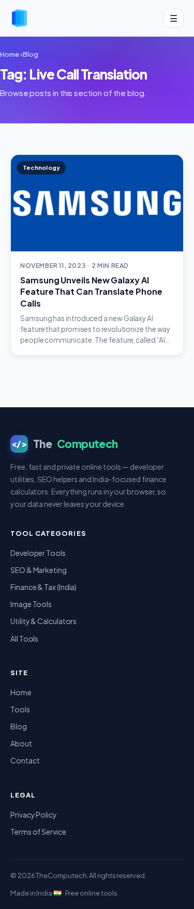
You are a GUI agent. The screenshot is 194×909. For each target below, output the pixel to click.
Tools (20, 709)
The (64, 444)
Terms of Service (38, 831)
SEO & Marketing (38, 570)
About (21, 743)
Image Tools (31, 604)
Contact (24, 760)
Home (9, 54)
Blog (30, 54)
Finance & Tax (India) (43, 587)
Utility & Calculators (43, 621)
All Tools (24, 638)
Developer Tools (38, 552)
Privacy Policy (33, 814)
